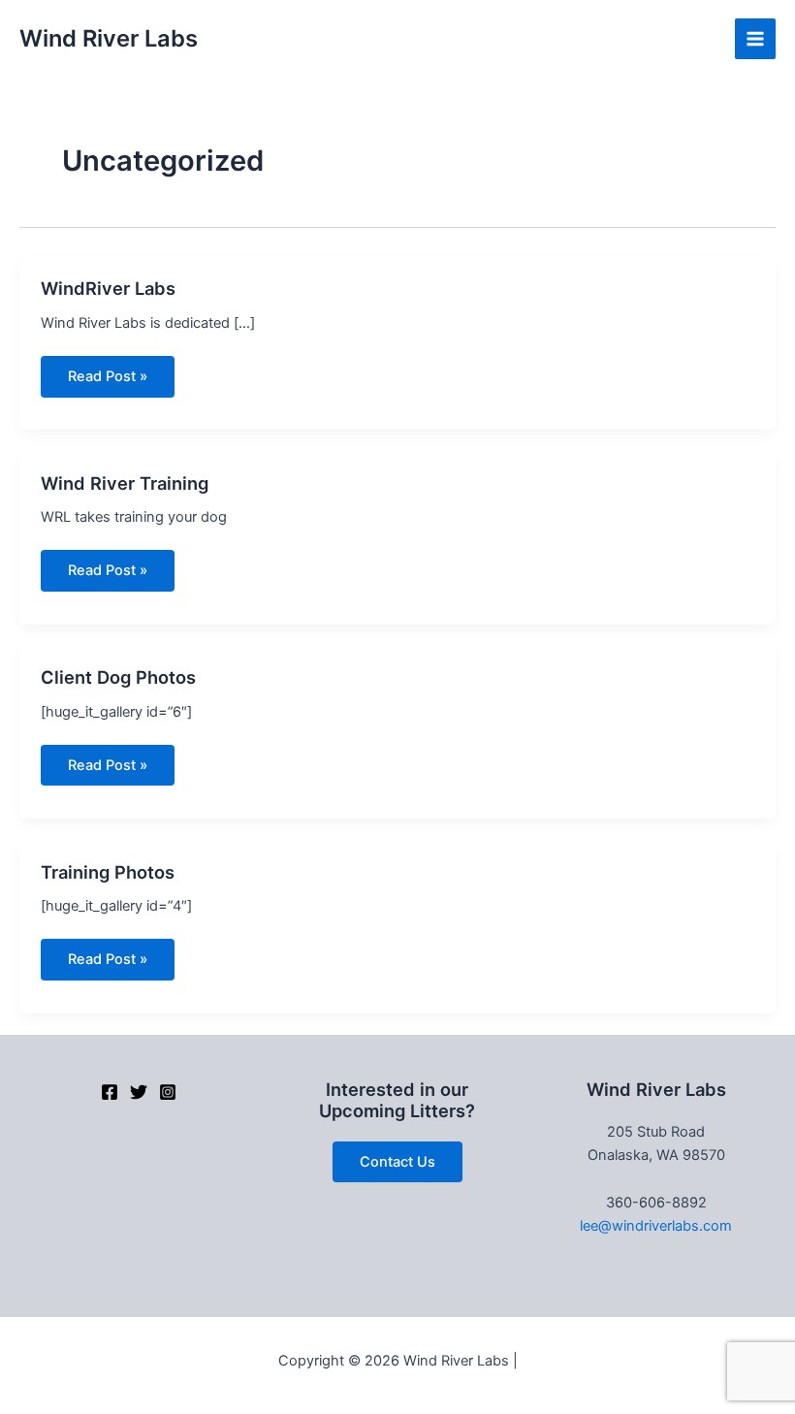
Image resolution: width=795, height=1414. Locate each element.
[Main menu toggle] (755, 38)
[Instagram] (167, 1092)
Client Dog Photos (118, 677)
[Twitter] (138, 1092)
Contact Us (397, 1162)
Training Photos (108, 872)
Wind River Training (124, 483)
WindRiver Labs (108, 288)
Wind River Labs (108, 38)
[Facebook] (109, 1092)
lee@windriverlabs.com (656, 1226)
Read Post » (107, 382)
